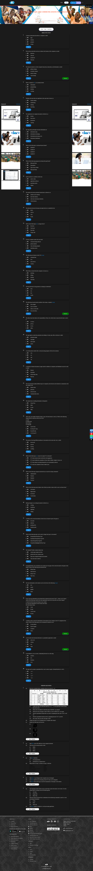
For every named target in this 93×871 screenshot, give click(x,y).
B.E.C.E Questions (33, 821)
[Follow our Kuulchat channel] (91, 430)
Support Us (32, 831)
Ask (66, 2)
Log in (78, 2)
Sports (31, 853)
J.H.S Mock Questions (33, 823)
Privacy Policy (13, 823)
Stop (45, 29)
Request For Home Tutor (34, 835)
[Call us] (91, 438)
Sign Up (73, 2)
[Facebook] (91, 432)
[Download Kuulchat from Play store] (91, 440)
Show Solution (32, 739)
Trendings (31, 859)
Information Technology (34, 845)
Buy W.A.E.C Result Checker (35, 837)
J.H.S (31, 843)
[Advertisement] (10, 45)
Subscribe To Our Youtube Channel (36, 833)
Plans (62, 2)
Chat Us (31, 828)
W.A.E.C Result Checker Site (35, 838)
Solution (65, 78)
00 (87, 6)
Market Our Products (14, 826)
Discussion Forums (33, 861)
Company (12, 821)
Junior (31, 849)
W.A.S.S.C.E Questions (34, 824)
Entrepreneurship (33, 854)
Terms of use (13, 824)
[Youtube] (91, 434)
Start (42, 29)
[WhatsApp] (91, 436)
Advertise (18, 104)
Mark (28, 46)
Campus (31, 851)
